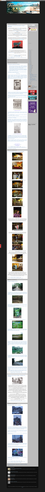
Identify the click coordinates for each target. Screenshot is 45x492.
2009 (29, 82)
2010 (29, 64)
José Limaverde (16, 120)
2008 (29, 83)
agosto (30, 68)
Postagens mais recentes (11, 464)
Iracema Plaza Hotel (10, 427)
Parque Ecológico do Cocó (13, 281)
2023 (29, 53)
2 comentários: (17, 277)
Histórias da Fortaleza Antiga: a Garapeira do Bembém (33, 79)
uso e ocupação (19, 462)
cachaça (21, 37)
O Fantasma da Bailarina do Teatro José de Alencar (16, 468)
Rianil (26, 147)
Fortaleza (19, 65)
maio (30, 71)
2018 (29, 57)
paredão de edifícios (12, 446)
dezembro (31, 65)
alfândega (17, 31)
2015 (29, 60)
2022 (29, 54)
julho (30, 69)
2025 (29, 51)
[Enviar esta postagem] (21, 56)
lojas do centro (11, 147)
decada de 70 (14, 461)
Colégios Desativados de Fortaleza (14, 471)
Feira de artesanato (10, 443)
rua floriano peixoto (10, 148)
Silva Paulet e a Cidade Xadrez (14, 481)
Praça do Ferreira (15, 33)
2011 (29, 63)
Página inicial (17, 464)
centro (16, 57)
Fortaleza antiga (22, 57)
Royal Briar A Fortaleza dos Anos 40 (17, 144)
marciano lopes (15, 147)
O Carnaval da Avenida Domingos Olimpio (16, 151)
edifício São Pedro (17, 414)
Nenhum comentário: (18, 56)
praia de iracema (11, 462)
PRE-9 (8, 120)
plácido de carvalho (19, 147)
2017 (29, 58)
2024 (29, 52)
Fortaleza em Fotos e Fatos (14, 3)
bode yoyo (14, 57)
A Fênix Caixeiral (12, 478)
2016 (29, 59)
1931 (12, 50)
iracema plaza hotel (21, 461)
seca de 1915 (19, 28)
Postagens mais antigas (23, 464)
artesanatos (12, 461)
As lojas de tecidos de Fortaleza (14, 64)
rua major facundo (14, 148)
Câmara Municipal (22, 39)
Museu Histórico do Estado (11, 52)
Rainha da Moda (12, 114)
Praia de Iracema (15, 30)
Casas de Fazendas (21, 68)
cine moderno (18, 57)
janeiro (30, 81)
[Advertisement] (22, 18)
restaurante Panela (16, 462)
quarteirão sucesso (23, 147)
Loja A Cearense (18, 73)
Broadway (9, 92)
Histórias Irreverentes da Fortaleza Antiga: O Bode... (33, 74)
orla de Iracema (19, 427)
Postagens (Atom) (11, 465)
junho (30, 70)
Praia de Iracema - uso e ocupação (33, 80)
